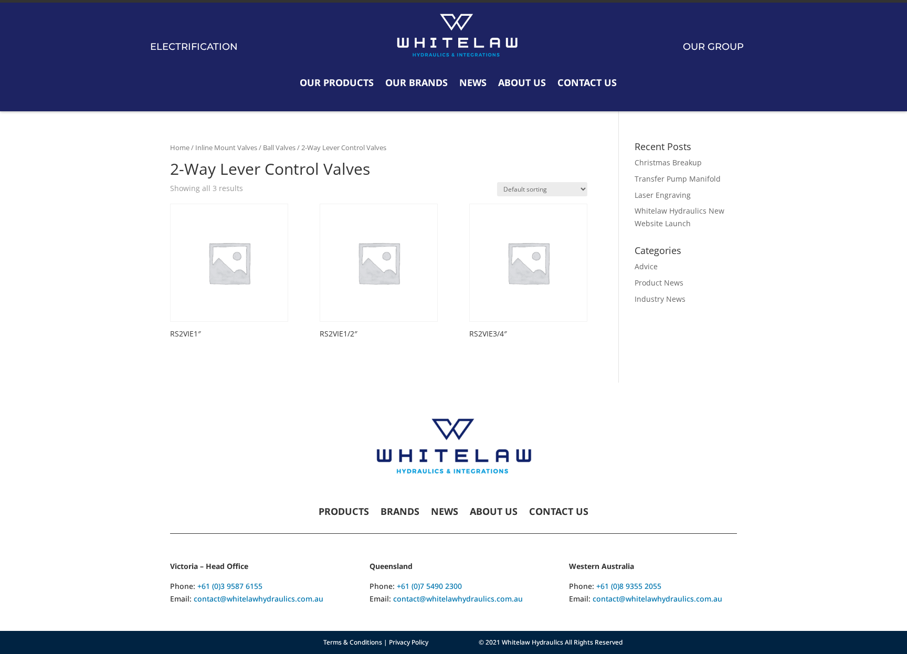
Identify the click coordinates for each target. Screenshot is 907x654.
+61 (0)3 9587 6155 (229, 586)
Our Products (337, 82)
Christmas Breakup (668, 162)
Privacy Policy (408, 642)
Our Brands (416, 82)
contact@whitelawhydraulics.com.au (258, 599)
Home (179, 147)
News (473, 82)
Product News (659, 283)
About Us (522, 82)
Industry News (660, 299)
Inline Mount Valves (226, 147)
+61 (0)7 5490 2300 (429, 586)
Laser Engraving (663, 195)
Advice (646, 266)
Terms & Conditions (352, 642)
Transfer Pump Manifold (678, 179)
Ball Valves (279, 147)
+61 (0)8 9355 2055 (628, 586)
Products (344, 513)
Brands (400, 513)
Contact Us (587, 82)
